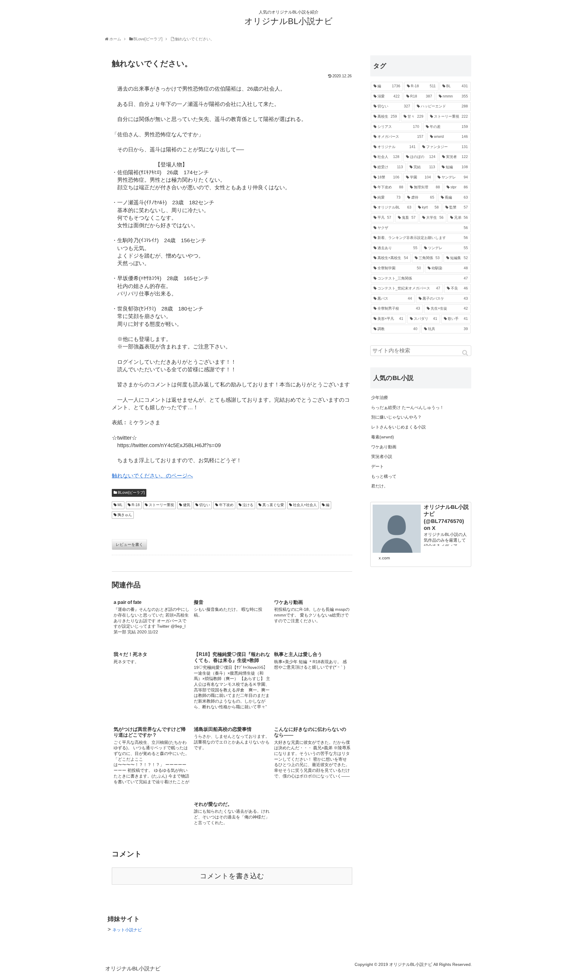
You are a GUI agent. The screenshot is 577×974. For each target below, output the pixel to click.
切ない (204, 505)
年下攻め (226, 505)
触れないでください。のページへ (152, 476)
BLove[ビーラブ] (131, 492)
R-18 (136, 505)
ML (120, 505)
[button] (465, 352)
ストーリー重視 (161, 505)
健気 (186, 505)
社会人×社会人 (305, 505)
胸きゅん (125, 515)
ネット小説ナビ (127, 929)
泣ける (248, 505)
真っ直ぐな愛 (273, 505)
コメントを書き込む (232, 876)
